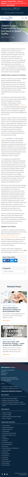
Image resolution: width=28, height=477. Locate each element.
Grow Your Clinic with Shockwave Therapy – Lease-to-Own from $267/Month (14, 343)
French (3, 383)
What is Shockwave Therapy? (10, 398)
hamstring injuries (7, 235)
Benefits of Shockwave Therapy (10, 400)
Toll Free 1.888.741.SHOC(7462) (14, 13)
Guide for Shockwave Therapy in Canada (12, 402)
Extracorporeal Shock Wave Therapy (11, 416)
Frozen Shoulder (6, 450)
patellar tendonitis (16, 237)
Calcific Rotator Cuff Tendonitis (10, 448)
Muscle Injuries (6, 465)
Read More (6, 320)
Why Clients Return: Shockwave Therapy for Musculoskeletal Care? (12, 309)
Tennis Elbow (5, 455)
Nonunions (5, 452)
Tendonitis (5, 440)
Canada (8, 367)
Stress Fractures (6, 461)
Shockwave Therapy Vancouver (10, 388)
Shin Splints (5, 459)
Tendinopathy (5, 431)
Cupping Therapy (6, 414)
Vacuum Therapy (6, 418)
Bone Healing (5, 463)
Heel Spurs (5, 457)
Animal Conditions (7, 444)
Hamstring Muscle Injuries (9, 433)
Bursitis (4, 437)
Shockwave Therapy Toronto (9, 386)
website (20, 252)
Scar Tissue (5, 446)
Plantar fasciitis (6, 425)
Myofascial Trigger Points (9, 435)
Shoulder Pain (6, 453)
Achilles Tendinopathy (8, 427)
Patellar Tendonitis (7, 429)
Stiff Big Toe (5, 438)
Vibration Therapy (6, 412)
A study (3, 138)
